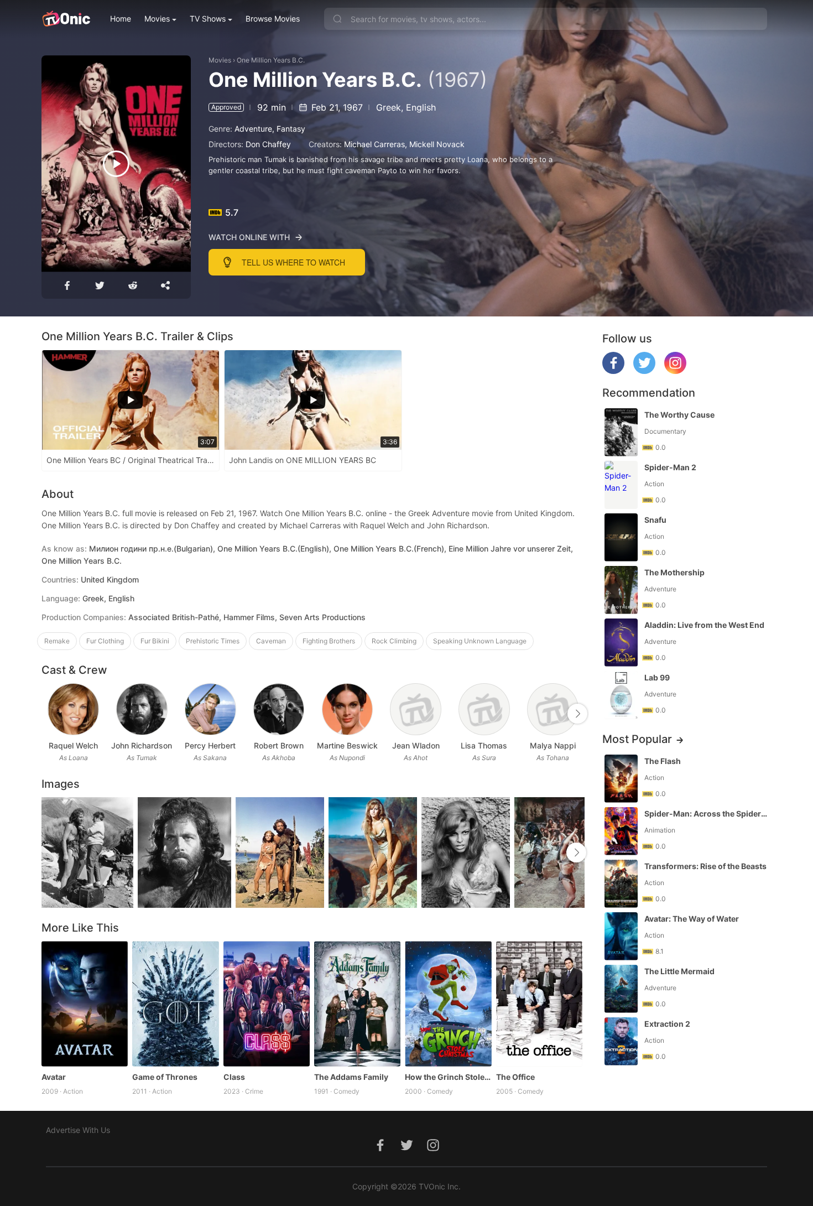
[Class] (266, 1004)
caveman (271, 641)
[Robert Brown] (279, 709)
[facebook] (613, 371)
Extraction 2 (667, 1023)
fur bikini (154, 641)
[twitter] (644, 371)
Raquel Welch (73, 745)
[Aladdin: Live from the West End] (621, 642)
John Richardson (141, 745)
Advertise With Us (78, 1130)
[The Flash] (621, 779)
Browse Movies (273, 18)
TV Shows (208, 18)
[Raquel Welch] (73, 709)
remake (57, 641)
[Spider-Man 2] (621, 485)
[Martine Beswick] (347, 709)
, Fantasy (288, 128)
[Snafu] (621, 537)
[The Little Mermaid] (621, 989)
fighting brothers (329, 641)
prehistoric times (212, 641)
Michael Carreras (374, 144)
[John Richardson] (142, 709)
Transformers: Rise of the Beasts (705, 866)
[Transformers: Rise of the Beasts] (621, 884)
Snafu (655, 519)
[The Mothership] (621, 590)
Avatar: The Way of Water (691, 918)
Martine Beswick (347, 745)
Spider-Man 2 (670, 467)
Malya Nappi (553, 745)
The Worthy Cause (679, 414)
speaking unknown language (480, 641)
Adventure (253, 128)
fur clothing (105, 641)
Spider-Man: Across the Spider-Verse (706, 813)
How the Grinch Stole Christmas (448, 1077)
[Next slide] (577, 714)
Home (120, 18)
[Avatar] (84, 1004)
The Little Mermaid (679, 971)
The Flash (662, 761)
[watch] (116, 163)
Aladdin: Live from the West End (704, 625)
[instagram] (675, 371)
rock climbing (394, 641)
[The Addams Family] (357, 1004)
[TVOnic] (66, 19)
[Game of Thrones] (175, 1004)
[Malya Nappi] (553, 709)
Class (234, 1077)
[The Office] (539, 1004)
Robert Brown (279, 745)
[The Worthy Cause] (621, 432)
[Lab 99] (621, 695)
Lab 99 (657, 677)
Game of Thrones (164, 1077)
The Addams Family (351, 1077)
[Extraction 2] (621, 1041)
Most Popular (637, 739)
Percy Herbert (210, 745)
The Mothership (674, 572)
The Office (515, 1077)
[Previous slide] (49, 714)
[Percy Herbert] (210, 709)
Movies (157, 18)
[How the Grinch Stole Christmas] (448, 1004)
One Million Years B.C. (271, 60)
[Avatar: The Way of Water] (621, 936)
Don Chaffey (268, 144)
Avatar (53, 1077)
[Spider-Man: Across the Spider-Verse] (621, 831)
